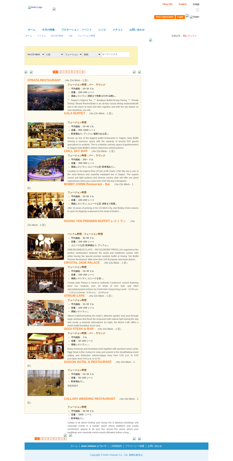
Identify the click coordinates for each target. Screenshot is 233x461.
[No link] (27, 72)
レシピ (102, 29)
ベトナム (41, 36)
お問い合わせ (137, 29)
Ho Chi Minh (57, 36)
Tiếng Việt (167, 4)
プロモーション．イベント (76, 29)
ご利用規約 (116, 446)
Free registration (164, 17)
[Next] (133, 72)
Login (180, 17)
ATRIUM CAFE (89, 295)
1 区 (70, 36)
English (182, 4)
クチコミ (118, 29)
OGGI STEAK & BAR (93, 329)
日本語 (196, 4)
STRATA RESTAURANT (58, 80)
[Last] (139, 72)
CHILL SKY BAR (90, 151)
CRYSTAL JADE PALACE (96, 262)
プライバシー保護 (134, 446)
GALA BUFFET (89, 113)
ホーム (31, 29)
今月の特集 (48, 29)
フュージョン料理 (86, 36)
